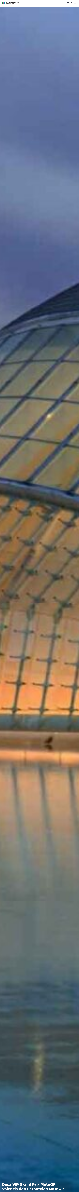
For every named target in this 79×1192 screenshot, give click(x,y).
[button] (75, 3)
